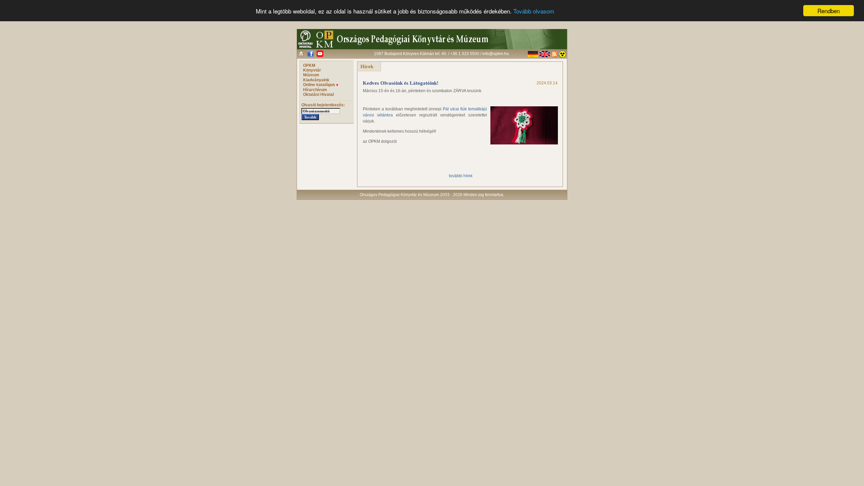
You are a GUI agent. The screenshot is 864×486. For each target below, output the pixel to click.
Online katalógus (320, 84)
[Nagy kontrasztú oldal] (562, 54)
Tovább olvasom (533, 11)
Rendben (828, 10)
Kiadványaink (316, 80)
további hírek (461, 175)
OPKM (309, 65)
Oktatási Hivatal (318, 94)
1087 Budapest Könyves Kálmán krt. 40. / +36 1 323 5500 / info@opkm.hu (441, 53)
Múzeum (311, 75)
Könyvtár (312, 70)
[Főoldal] (301, 53)
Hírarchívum (315, 89)
